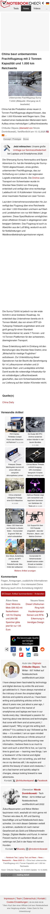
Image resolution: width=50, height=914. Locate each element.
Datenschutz (29, 898)
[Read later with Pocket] (14, 654)
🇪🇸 (3, 135)
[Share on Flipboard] (21, 654)
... (47, 8)
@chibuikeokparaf (24, 780)
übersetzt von (26, 128)
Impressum (9, 898)
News (26, 8)
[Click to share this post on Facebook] (13, 649)
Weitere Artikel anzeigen (25, 570)
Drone (26, 138)
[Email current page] (35, 654)
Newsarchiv (6, 860)
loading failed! (6, 875)
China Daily (8, 402)
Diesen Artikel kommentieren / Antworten (24, 593)
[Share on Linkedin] (28, 654)
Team (19, 898)
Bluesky (21, 848)
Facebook (42, 780)
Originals (36, 663)
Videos (36, 8)
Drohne (36, 177)
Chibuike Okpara (31, 666)
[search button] (39, 3)
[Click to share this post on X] (35, 649)
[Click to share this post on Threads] (20, 649)
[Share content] (7, 649)
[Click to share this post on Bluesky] (27, 649)
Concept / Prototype (12, 138)
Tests (16, 8)
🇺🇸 (47, 131)
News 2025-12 (18, 860)
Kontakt (41, 898)
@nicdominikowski (37, 848)
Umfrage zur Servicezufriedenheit (29, 150)
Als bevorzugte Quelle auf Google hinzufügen (28, 640)
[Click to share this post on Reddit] (42, 649)
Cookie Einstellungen (17, 902)
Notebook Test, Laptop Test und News (21, 857)
